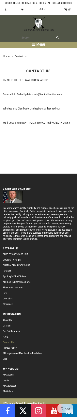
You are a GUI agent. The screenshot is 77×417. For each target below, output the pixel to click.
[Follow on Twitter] (23, 410)
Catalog (6, 325)
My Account (8, 374)
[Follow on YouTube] (54, 410)
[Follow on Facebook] (7, 410)
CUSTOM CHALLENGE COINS (16, 265)
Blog (5, 359)
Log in (6, 380)
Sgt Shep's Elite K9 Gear (14, 276)
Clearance (8, 304)
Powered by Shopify (35, 403)
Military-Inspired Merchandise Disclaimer (22, 353)
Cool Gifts (7, 298)
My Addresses (9, 385)
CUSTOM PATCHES (12, 260)
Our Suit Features (11, 331)
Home (6, 56)
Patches (7, 271)
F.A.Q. (5, 336)
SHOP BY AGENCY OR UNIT (15, 254)
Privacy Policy (10, 347)
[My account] (6, 9)
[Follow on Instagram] (38, 410)
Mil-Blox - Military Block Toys (16, 282)
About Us (7, 320)
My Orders (8, 391)
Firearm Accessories (13, 287)
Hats (5, 293)
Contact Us (8, 342)
